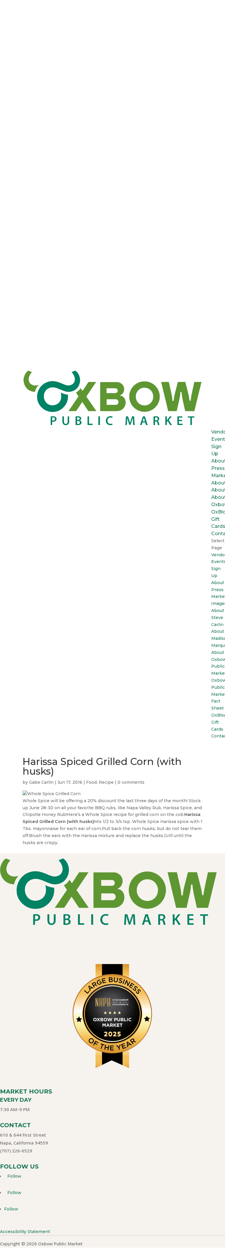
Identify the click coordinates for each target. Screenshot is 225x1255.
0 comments (130, 782)
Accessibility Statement (25, 1231)
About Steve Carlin (217, 617)
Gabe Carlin (41, 782)
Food (91, 782)
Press (218, 468)
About (217, 582)
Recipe (106, 782)
